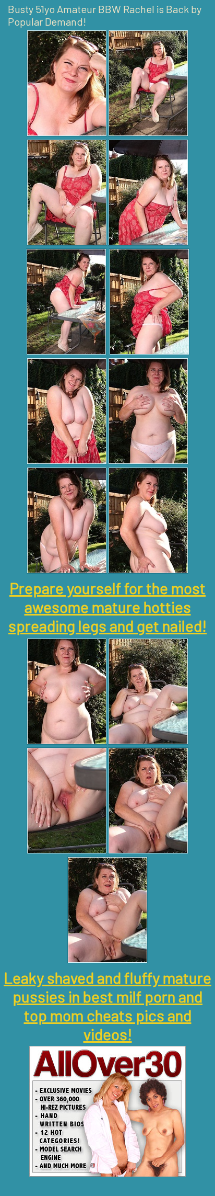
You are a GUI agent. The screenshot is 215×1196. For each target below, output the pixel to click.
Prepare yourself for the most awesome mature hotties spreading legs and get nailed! (107, 606)
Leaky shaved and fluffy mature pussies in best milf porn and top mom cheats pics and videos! (107, 1005)
